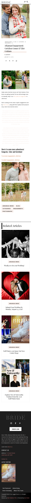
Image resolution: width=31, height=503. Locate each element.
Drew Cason (6, 104)
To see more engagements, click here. (11, 156)
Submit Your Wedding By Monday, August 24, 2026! (14, 308)
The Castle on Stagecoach (19, 96)
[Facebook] (6, 60)
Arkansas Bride (8, 41)
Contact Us (4, 459)
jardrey (8, 54)
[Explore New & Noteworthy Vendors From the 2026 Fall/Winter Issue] (15, 373)
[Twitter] (9, 60)
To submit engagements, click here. (11, 160)
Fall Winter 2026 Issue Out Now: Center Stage (14, 352)
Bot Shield (26, 498)
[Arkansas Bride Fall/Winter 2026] (8, 473)
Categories (21, 41)
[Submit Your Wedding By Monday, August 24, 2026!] (15, 286)
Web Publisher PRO (12, 498)
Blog (15, 41)
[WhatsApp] (16, 60)
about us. (10, 446)
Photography (7, 211)
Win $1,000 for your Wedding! (14, 266)
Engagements (18, 208)
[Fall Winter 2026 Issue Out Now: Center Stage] (15, 329)
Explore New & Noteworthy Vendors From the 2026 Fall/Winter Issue (14, 397)
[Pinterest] (12, 60)
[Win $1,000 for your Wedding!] (15, 244)
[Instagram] (11, 423)
